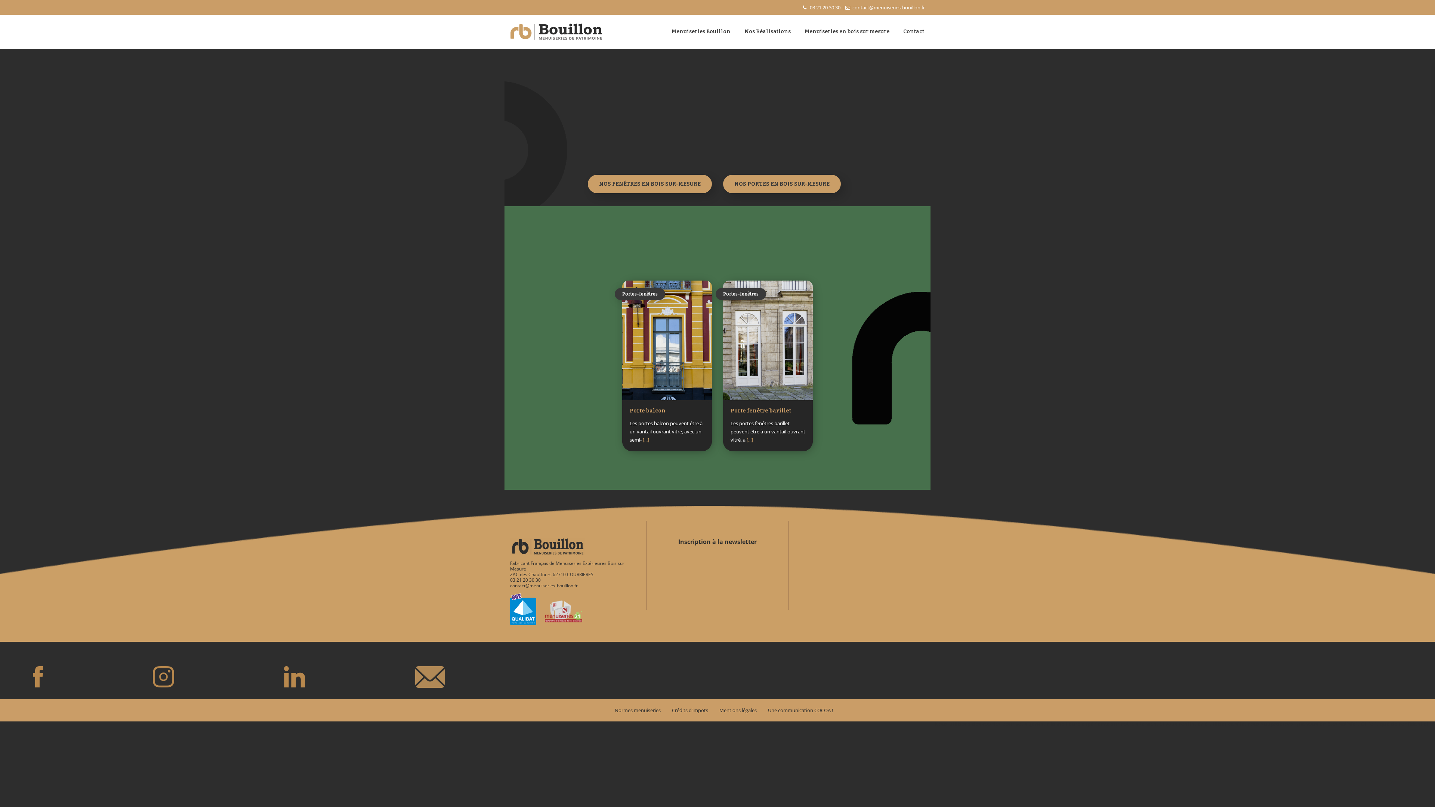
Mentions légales (738, 710)
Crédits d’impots (690, 710)
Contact (913, 31)
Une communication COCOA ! (800, 710)
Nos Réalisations (767, 31)
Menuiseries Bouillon (701, 31)
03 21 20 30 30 (825, 7)
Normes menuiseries (638, 710)
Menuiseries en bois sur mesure (847, 31)
